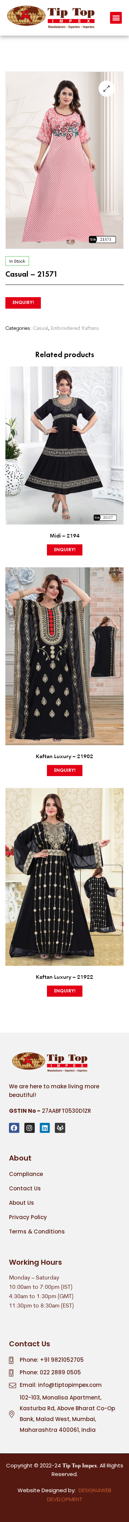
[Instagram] (29, 1128)
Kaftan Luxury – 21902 (64, 756)
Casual (40, 328)
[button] (116, 18)
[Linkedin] (45, 1128)
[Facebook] (14, 1128)
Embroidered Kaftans (75, 328)
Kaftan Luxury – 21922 (64, 976)
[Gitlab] (60, 1128)
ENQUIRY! (23, 302)
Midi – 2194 (65, 535)
